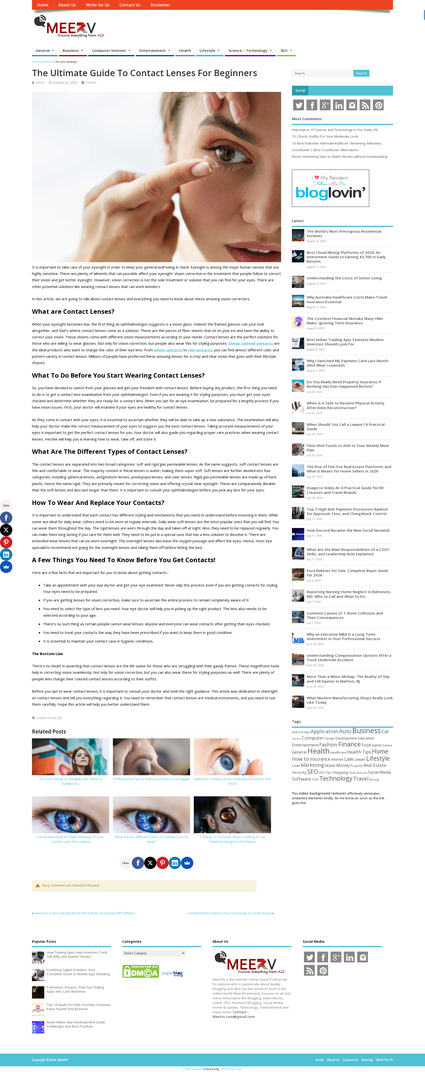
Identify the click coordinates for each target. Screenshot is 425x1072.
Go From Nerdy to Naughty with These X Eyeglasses (70, 781)
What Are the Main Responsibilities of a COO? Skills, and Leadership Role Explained (348, 551)
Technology (335, 778)
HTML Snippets (193, 1069)
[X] (150, 863)
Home (42, 5)
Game (376, 745)
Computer (313, 738)
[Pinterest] (162, 863)
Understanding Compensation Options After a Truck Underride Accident (349, 657)
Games (387, 745)
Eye (60, 718)
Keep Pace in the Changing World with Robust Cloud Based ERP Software (84, 913)
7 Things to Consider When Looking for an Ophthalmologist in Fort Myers (232, 839)
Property (356, 766)
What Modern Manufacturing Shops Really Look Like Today (350, 700)
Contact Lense (46, 718)
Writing (374, 779)
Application (324, 731)
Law (348, 759)
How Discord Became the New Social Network (348, 530)
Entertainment (152, 50)
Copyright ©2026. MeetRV (50, 1060)
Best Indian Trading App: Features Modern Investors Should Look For (345, 341)
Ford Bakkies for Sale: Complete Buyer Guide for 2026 (347, 572)
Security (299, 772)
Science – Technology (247, 50)
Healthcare (338, 752)
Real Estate (375, 765)
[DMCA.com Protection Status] (140, 977)
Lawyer (359, 759)
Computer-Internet (109, 50)
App (307, 732)
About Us (67, 5)
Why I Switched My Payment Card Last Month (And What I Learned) (347, 363)
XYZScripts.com (232, 1069)
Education (366, 738)
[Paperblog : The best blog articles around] (172, 977)
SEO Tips (325, 772)
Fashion (91, 82)
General (43, 50)
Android (297, 732)
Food (366, 745)
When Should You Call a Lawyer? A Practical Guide (346, 426)
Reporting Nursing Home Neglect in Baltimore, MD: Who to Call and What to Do (349, 594)
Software (301, 779)
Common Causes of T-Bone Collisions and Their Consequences (345, 615)
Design (329, 738)
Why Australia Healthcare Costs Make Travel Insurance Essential (347, 299)
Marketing (312, 765)
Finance (349, 744)
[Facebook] (138, 863)
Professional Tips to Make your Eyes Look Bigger (151, 779)
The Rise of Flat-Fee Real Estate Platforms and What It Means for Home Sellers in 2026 (349, 468)
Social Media (379, 772)
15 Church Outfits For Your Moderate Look (325, 136)
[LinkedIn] (175, 863)
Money (343, 765)
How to (300, 758)
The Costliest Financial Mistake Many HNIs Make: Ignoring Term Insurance (345, 320)
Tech (315, 779)
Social (300, 90)
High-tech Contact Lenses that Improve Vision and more (232, 781)
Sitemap (367, 1060)
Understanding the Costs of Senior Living (344, 277)
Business (71, 50)
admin (40, 82)
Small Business (358, 772)
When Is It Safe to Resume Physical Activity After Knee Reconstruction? (345, 405)
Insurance (320, 759)
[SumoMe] (187, 863)
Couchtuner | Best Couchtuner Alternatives (325, 150)
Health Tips (359, 752)
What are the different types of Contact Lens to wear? (151, 839)
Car (385, 731)
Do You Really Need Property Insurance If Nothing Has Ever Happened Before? (344, 384)
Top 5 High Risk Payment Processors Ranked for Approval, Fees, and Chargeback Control (347, 511)
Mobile (330, 765)
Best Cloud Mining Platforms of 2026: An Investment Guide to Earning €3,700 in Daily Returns (346, 257)
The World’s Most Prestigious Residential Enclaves (344, 233)
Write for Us (97, 5)
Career (296, 738)
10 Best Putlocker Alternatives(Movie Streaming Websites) (336, 143)
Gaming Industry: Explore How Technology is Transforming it (229, 913)
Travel (361, 778)
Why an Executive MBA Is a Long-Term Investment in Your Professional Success (343, 636)
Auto (345, 731)
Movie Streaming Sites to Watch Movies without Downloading (339, 156)
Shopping (340, 772)
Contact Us (129, 5)
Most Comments (307, 118)
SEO (284, 50)
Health (185, 50)
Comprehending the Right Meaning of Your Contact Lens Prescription (70, 839)
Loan (296, 765)
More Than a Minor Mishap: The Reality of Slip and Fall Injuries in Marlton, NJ (348, 678)
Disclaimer (160, 5)
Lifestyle (207, 50)
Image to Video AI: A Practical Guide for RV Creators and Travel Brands (345, 490)
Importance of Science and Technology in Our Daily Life (335, 130)
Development (346, 738)
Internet (337, 759)
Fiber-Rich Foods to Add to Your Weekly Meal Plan (348, 447)
